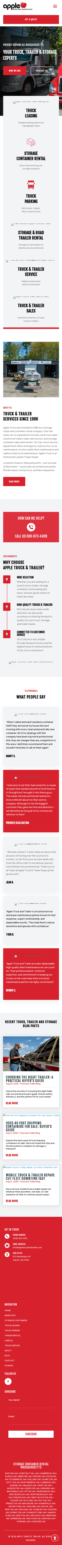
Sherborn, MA (18, 1518)
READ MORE (14, 481)
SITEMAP (9, 1365)
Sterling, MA (23, 1521)
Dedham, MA (48, 1518)
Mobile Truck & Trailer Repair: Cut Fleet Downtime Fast (30, 1177)
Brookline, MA (30, 1503)
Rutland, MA (30, 1500)
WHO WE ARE (15, 70)
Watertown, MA (17, 1506)
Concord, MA (38, 1521)
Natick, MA (46, 1506)
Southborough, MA (19, 1497)
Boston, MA (11, 1473)
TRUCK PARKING (12, 1330)
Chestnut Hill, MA (28, 1473)
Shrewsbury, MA (45, 1491)
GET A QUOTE (31, 19)
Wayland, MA (25, 1509)
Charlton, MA (49, 1479)
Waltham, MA (34, 1518)
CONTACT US (42, 70)
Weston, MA (11, 1509)
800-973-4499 (37, 536)
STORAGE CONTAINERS (16, 1320)
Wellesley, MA (37, 1515)
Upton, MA (29, 1491)
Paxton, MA (44, 1500)
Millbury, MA (29, 1485)
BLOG (7, 1355)
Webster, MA (25, 1476)
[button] (54, 1537)
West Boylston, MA (41, 1497)
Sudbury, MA (40, 1509)
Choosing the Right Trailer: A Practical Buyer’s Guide (29, 1079)
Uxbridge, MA (48, 1482)
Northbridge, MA (30, 1482)
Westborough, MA (19, 1494)
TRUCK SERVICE (12, 1345)
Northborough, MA (41, 1494)
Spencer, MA (47, 1488)
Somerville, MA (47, 1503)
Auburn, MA (16, 1485)
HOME (8, 1310)
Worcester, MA (15, 1488)
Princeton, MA (13, 1503)
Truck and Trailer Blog (30, 1083)
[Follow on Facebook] (8, 1381)
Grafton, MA (44, 1485)
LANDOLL (9, 1340)
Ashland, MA (33, 1506)
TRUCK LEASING (12, 1325)
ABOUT (8, 1350)
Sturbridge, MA (18, 1479)
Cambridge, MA (48, 1473)
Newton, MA (22, 1515)
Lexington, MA (18, 1512)
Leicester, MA (32, 1488)
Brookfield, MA (15, 1491)
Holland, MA (34, 1479)
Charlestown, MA (36, 1512)
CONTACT (10, 1360)
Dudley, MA (11, 1476)
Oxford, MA (39, 1476)
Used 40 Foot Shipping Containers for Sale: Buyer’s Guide (29, 1126)
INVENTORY (10, 1315)
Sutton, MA (13, 1482)
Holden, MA (16, 1500)
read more (12, 1103)
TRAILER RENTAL (12, 1335)
